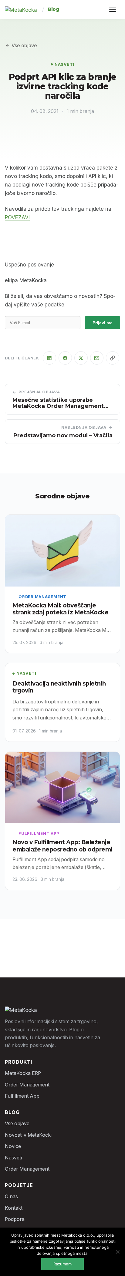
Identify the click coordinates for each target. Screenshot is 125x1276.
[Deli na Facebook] (65, 358)
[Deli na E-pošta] (96, 358)
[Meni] (113, 9)
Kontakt (13, 1208)
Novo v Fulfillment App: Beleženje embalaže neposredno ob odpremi (62, 846)
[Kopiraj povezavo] (112, 358)
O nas (11, 1196)
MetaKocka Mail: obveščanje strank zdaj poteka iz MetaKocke (60, 609)
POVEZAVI (17, 217)
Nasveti (64, 64)
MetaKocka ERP (23, 1073)
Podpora (15, 1219)
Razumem (62, 1263)
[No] (117, 1252)
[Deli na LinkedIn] (49, 358)
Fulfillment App (39, 833)
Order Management (42, 596)
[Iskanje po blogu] (91, 9)
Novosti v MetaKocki (28, 1135)
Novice (13, 1146)
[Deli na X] (81, 358)
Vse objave (24, 45)
